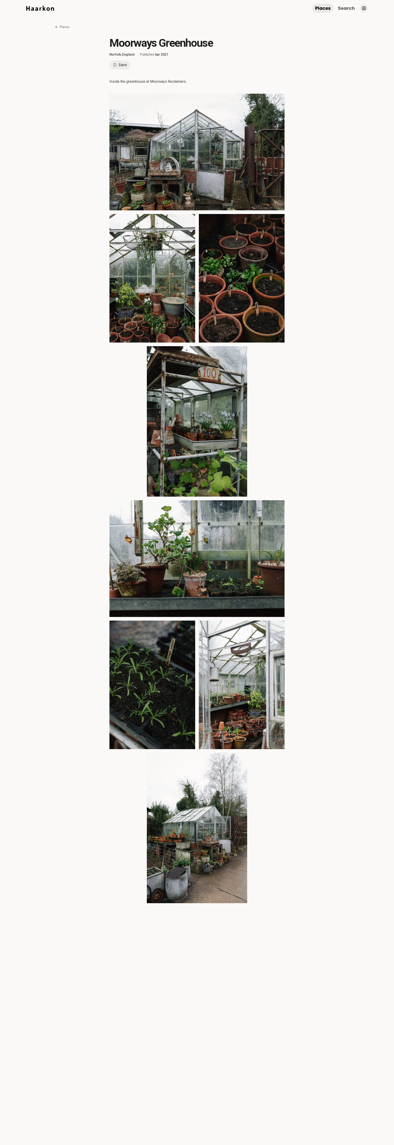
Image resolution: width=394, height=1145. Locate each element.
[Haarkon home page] (40, 8)
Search (346, 8)
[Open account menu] (363, 8)
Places (323, 8)
